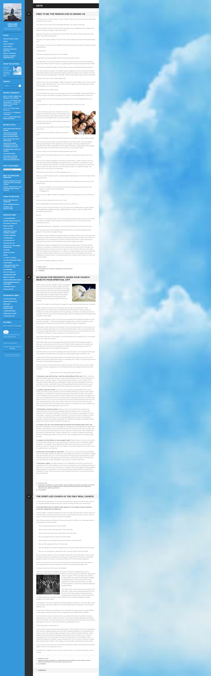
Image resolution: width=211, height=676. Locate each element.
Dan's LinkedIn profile (11, 204)
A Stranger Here (9, 218)
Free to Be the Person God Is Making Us (60, 14)
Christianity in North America (66, 660)
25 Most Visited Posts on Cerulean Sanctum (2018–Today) (12, 182)
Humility (52, 268)
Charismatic (49, 485)
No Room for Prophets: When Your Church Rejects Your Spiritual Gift (63, 278)
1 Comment (41, 270)
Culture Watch (8, 240)
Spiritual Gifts (42, 488)
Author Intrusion (9, 299)
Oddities (66, 486)
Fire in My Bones (9, 252)
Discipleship (42, 268)
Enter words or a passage (12, 326)
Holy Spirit (58, 662)
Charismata (41, 485)
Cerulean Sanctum (12, 25)
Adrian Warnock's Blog (11, 221)
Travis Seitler (8, 289)
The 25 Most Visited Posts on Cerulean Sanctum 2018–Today (10, 134)
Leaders (54, 486)
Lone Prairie (7, 262)
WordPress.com (16, 356)
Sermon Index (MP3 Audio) (12, 280)
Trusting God (68, 268)
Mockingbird (7, 269)
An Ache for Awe (9, 153)
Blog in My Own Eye (10, 223)
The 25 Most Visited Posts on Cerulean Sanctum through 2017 (11, 157)
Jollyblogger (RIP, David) (12, 260)
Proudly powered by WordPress (12, 354)
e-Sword (6, 250)
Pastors (72, 486)
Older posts (42, 670)
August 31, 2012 (42, 483)
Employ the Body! (9, 53)
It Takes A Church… (10, 257)
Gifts (47, 268)
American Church (43, 660)
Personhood (60, 268)
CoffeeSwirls (8, 238)
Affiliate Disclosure (10, 39)
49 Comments (42, 489)
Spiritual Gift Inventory (82, 486)
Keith (5, 96)
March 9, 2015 (42, 267)
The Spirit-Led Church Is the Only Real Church (65, 496)
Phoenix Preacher (9, 274)
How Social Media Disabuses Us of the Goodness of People (10, 145)
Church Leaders (68, 485)
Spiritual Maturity (54, 488)
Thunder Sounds (9, 286)
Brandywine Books (10, 301)
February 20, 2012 (43, 658)
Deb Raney (6, 304)
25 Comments (42, 663)
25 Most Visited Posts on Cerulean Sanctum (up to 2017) (12, 188)
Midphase (12, 348)
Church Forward (9, 235)
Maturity (60, 486)
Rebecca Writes (9, 277)
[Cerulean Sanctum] (12, 12)
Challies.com (8, 228)
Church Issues (58, 485)
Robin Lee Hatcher (9, 313)
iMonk (5, 255)
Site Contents (8, 44)
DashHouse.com (9, 243)
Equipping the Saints (88, 485)
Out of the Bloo (9, 272)
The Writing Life (9, 316)
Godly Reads (7, 46)
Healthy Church (47, 486)
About (5, 41)
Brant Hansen (8, 226)
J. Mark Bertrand (9, 311)
